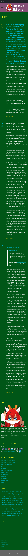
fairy (22, 500)
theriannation (6, 513)
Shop (2, 482)
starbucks (11, 509)
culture (18, 496)
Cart (2, 466)
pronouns (10, 508)
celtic (17, 494)
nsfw (4, 506)
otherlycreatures (17, 506)
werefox (16, 515)
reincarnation (22, 508)
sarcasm (4, 509)
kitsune (22, 502)
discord (15, 498)
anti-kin (18, 491)
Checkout (3, 468)
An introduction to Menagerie (8, 460)
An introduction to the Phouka (8, 462)
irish (18, 502)
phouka (4, 508)
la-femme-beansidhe (13, 250)
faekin (11, 500)
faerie (16, 500)
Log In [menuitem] (2, 1)
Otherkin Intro (4, 480)
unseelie (10, 515)
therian (17, 511)
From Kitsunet (4, 474)
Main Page (3, 476)
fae (20, 498)
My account (4, 478)
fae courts (5, 500)
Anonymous (11, 491)
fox (13, 502)
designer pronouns (7, 498)
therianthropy (14, 513)
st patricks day (19, 509)
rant (16, 508)
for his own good (6, 502)
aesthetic (5, 491)
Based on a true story (6, 464)
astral (16, 493)
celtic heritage (6, 496)
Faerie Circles (4, 472)
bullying (4, 494)
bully (21, 493)
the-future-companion (8, 511)
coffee (13, 496)
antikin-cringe (6, 493)
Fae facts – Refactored (6, 470)
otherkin (9, 506)
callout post (11, 494)
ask (12, 493)
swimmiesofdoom (10, 244)
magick (4, 504)
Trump (4, 515)
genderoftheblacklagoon (13, 247)
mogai (20, 504)
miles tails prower (12, 504)
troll (20, 513)
